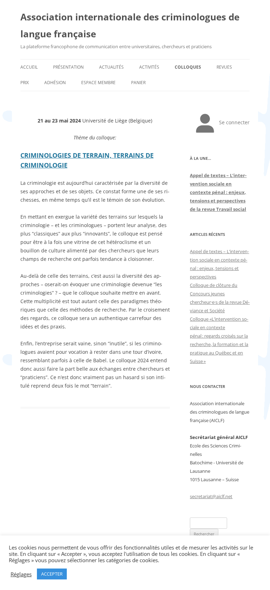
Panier (138, 83)
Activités (149, 67)
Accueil (29, 67)
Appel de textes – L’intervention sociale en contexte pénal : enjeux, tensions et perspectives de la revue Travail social (218, 192)
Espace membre (98, 83)
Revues (224, 67)
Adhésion (55, 83)
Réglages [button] (21, 574)
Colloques (188, 67)
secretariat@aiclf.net (211, 496)
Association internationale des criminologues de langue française (129, 25)
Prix (24, 83)
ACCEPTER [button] (52, 574)
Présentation (68, 67)
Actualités (111, 67)
